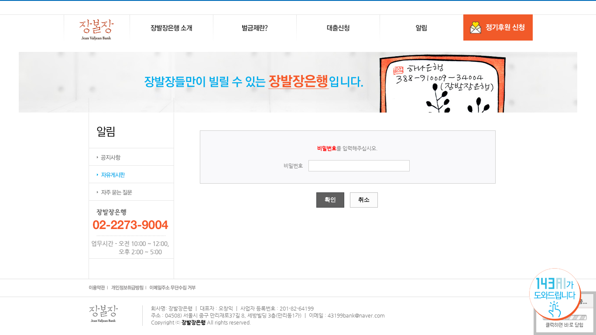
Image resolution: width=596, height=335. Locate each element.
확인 (330, 199)
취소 (364, 199)
